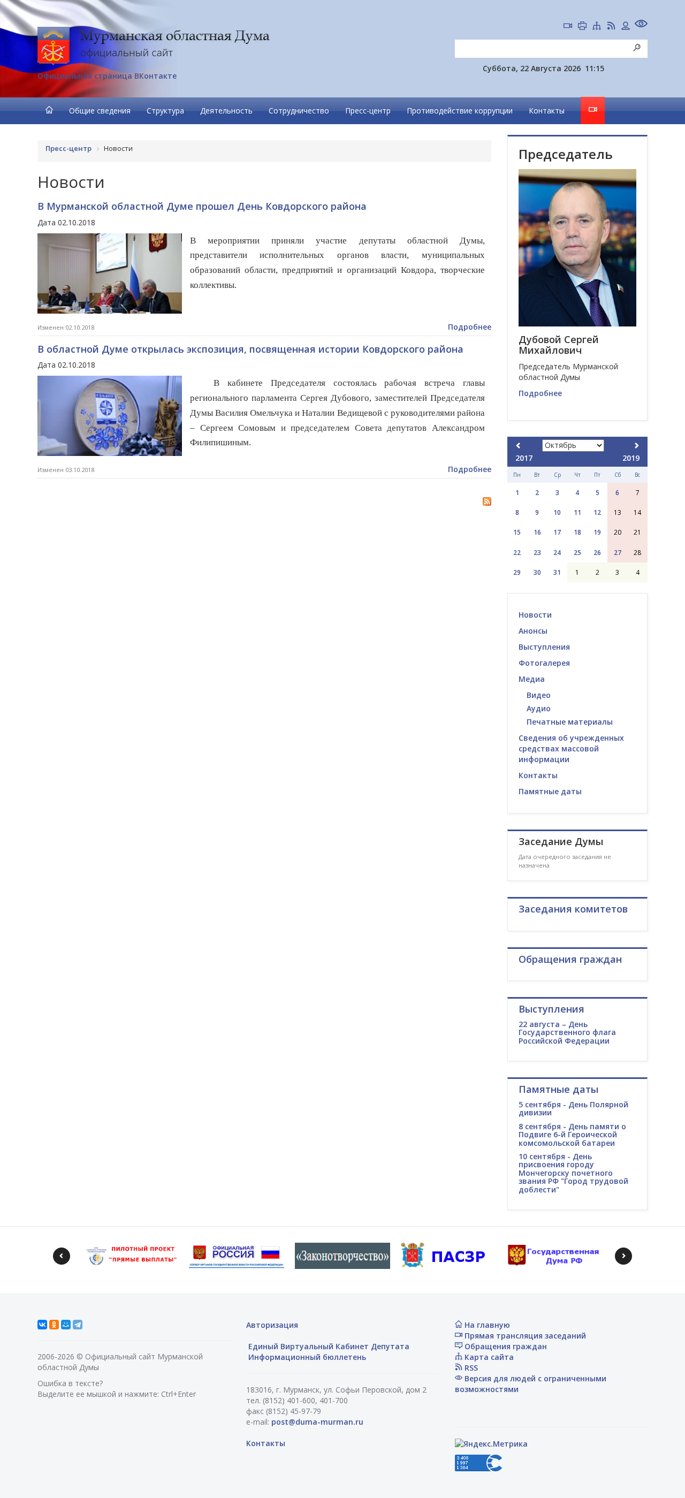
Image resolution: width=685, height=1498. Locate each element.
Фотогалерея (544, 663)
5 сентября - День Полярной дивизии (573, 1108)
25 (577, 552)
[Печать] (582, 27)
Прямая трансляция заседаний (524, 1335)
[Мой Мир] (66, 1324)
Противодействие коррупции (460, 110)
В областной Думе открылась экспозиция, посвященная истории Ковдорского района (250, 349)
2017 (523, 458)
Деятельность (226, 110)
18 (577, 532)
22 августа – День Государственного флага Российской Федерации (567, 1032)
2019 (631, 458)
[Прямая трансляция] (568, 27)
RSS (470, 1368)
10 (557, 512)
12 (597, 512)
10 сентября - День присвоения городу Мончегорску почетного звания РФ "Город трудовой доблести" (573, 1173)
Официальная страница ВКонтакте (107, 76)
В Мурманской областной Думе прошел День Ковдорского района (202, 206)
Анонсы (533, 631)
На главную (486, 1325)
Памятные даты (550, 791)
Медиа (532, 679)
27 (617, 552)
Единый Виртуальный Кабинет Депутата (327, 1346)
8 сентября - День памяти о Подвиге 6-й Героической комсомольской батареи (572, 1134)
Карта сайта (488, 1357)
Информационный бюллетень (306, 1357)
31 (557, 572)
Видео (539, 695)
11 (577, 512)
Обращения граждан (504, 1346)
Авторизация (272, 1325)
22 (517, 552)
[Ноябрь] (636, 445)
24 (557, 552)
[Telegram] (77, 1324)
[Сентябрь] (518, 445)
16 (537, 532)
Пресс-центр (368, 110)
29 (517, 572)
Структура (165, 110)
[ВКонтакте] (42, 1324)
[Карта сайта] (596, 27)
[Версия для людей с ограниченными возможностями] (641, 25)
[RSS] (611, 27)
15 (517, 532)
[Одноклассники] (54, 1324)
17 (557, 532)
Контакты (547, 110)
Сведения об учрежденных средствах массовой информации (571, 748)
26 (597, 552)
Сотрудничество (299, 110)
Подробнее (469, 327)
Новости (535, 615)
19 (597, 532)
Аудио (539, 708)
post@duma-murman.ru (317, 1422)
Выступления (544, 647)
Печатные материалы (570, 722)
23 (537, 552)
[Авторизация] (625, 27)
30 (537, 572)
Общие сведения (100, 110)
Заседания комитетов (573, 908)
